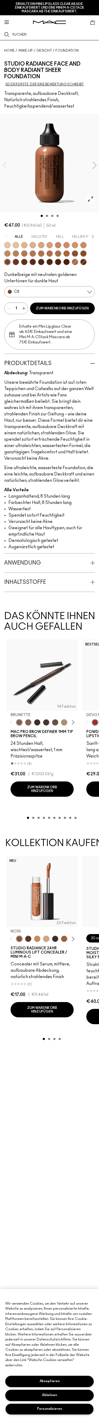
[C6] (75, 262)
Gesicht (44, 50)
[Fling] (28, 722)
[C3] (16, 253)
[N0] (24, 245)
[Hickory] (46, 722)
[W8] (49, 262)
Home (9, 50)
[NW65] (55, 938)
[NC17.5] (46, 938)
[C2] (83, 245)
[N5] (24, 253)
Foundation (67, 50)
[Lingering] (55, 722)
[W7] (33, 262)
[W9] (58, 262)
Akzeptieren (50, 1381)
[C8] (7, 262)
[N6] (83, 253)
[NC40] (37, 938)
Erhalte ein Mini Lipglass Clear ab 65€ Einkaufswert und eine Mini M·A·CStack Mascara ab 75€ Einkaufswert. (49, 7)
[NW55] (28, 938)
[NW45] (64, 938)
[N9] (66, 262)
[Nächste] (72, 722)
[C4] (58, 253)
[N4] (33, 253)
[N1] (49, 245)
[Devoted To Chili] (95, 722)
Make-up (25, 50)
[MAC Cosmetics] (49, 22)
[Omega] (64, 722)
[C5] (41, 253)
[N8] (24, 262)
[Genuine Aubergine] (37, 722)
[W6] (16, 262)
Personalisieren (49, 1409)
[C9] (83, 262)
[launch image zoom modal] (90, 199)
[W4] (49, 253)
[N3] (7, 253)
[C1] (41, 245)
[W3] (58, 245)
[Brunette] (19, 722)
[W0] (7, 245)
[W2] (66, 245)
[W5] (75, 253)
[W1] (33, 245)
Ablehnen (49, 1395)
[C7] (66, 253)
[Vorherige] (12, 722)
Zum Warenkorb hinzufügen (62, 308)
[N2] (75, 245)
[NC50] (19, 938)
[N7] (41, 262)
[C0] (16, 245)
